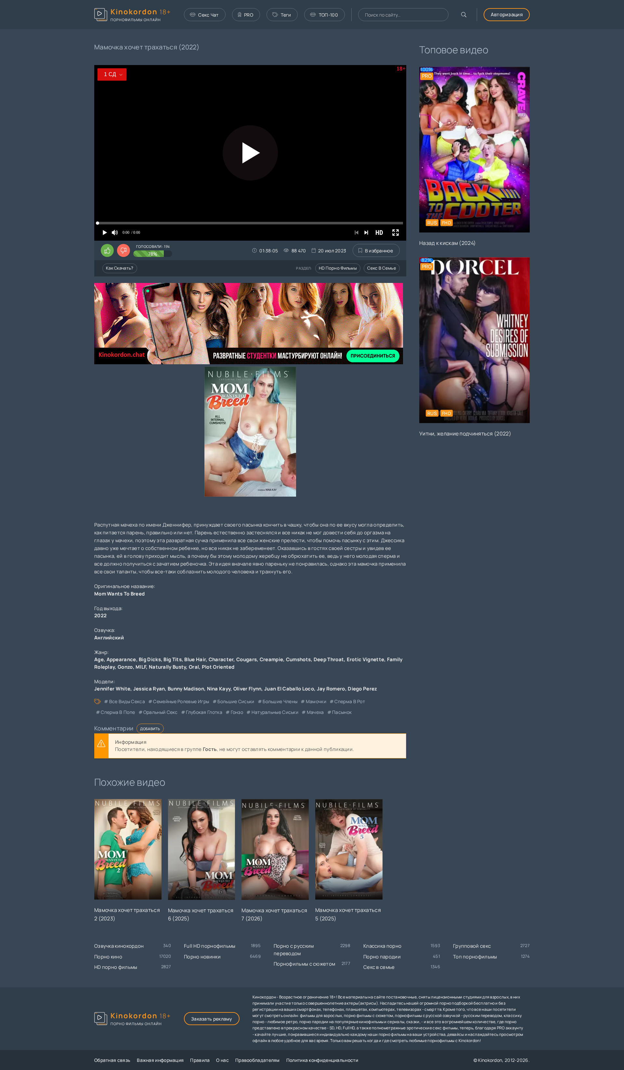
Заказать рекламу (211, 1019)
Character (221, 659)
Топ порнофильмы (475, 956)
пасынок (342, 712)
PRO (248, 15)
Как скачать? (120, 268)
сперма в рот (349, 701)
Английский (109, 637)
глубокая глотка (204, 712)
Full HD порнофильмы (210, 946)
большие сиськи (235, 701)
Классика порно (382, 946)
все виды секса (127, 701)
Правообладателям (257, 1060)
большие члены (280, 701)
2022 (100, 615)
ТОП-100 (328, 15)
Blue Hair (195, 659)
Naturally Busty (167, 666)
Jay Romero (331, 688)
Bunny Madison (186, 688)
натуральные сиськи (275, 712)
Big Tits (172, 659)
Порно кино (108, 956)
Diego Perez (362, 688)
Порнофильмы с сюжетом (304, 963)
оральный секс (160, 712)
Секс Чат (208, 15)
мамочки (316, 701)
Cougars (246, 659)
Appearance (121, 659)
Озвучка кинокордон (119, 946)
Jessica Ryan (149, 688)
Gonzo (125, 666)
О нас (222, 1060)
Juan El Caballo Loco (289, 688)
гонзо (237, 712)
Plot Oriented (218, 666)
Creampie (271, 659)
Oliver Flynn (247, 688)
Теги (286, 15)
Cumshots (298, 659)
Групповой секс (472, 946)
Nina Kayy (219, 688)
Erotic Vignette (365, 659)
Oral (194, 666)
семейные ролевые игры (181, 701)
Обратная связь (112, 1060)
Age (99, 659)
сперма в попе (118, 712)
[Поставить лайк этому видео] (107, 250)
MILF (141, 666)
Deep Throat (329, 659)
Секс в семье (381, 268)
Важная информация (160, 1060)
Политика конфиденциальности (322, 1060)
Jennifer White (112, 688)
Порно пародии (382, 956)
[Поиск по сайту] (463, 14)
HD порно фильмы (338, 268)
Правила (200, 1060)
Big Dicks (150, 659)
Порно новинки (202, 956)
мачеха (315, 712)
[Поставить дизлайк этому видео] (123, 250)
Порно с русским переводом (294, 950)
